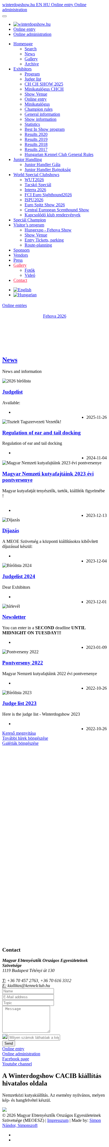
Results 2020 (36, 134)
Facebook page (15, 1058)
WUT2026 (34, 179)
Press (18, 260)
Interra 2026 (35, 189)
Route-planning (38, 245)
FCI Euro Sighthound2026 (48, 194)
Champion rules (39, 109)
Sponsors (21, 250)
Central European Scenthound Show (57, 209)
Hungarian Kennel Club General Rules (59, 154)
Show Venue (36, 94)
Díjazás (10, 530)
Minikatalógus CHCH (44, 89)
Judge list (33, 79)
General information (42, 114)
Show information (40, 119)
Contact (20, 280)
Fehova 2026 (54, 316)
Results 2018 (36, 144)
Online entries (14, 305)
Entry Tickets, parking (44, 240)
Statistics (32, 124)
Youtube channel (17, 1063)
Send (8, 1043)
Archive (32, 64)
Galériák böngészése (20, 743)
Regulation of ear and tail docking (41, 433)
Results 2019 (36, 139)
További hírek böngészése (25, 738)
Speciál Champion (29, 219)
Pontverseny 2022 (22, 663)
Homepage (23, 43)
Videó (30, 275)
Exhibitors (22, 69)
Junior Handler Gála (42, 164)
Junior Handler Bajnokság (48, 169)
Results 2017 (36, 149)
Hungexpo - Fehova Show (48, 230)
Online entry (62, 4)
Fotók (30, 270)
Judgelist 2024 (18, 576)
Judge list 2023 (19, 703)
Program (32, 74)
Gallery (31, 58)
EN (39, 4)
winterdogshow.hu (19, 4)
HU (47, 4)
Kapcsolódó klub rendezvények (52, 214)
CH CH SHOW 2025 (44, 84)
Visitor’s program (28, 225)
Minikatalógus (37, 104)
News (30, 53)
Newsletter (14, 617)
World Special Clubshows (36, 174)
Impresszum (57, 1120)
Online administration (32, 34)
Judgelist (12, 392)
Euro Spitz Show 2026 (45, 204)
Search (31, 48)
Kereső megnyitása (19, 733)
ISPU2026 (34, 199)
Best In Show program (45, 129)
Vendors (20, 255)
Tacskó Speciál (38, 184)
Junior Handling (27, 159)
